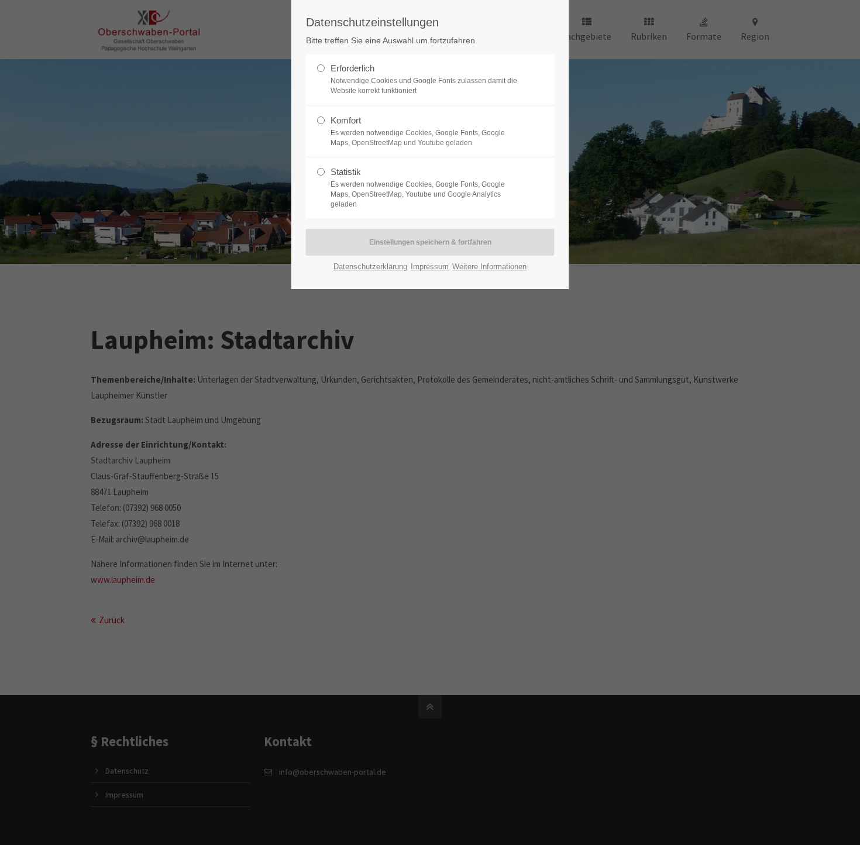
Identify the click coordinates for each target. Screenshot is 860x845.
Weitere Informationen (489, 266)
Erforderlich (424, 79)
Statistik (418, 187)
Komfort (418, 131)
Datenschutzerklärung (370, 266)
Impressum (430, 266)
